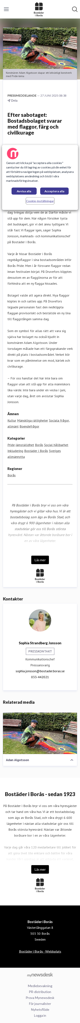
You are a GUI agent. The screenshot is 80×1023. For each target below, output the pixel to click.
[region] (40, 177)
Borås (39, 445)
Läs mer (40, 560)
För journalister (40, 1004)
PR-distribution (40, 992)
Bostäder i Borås (36, 451)
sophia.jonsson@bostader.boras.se (40, 671)
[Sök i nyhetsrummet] (75, 9)
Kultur (11, 420)
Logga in (40, 1015)
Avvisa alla (24, 191)
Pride (11, 445)
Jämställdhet (25, 445)
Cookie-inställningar (40, 201)
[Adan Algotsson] (40, 733)
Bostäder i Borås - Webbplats (40, 951)
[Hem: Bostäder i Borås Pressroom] (39, 9)
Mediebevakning (40, 986)
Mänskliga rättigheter (32, 420)
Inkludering (15, 451)
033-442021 (40, 677)
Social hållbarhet (56, 445)
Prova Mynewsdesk (40, 998)
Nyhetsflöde (40, 1009)
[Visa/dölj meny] (6, 9)
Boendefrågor (29, 426)
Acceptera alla (54, 191)
